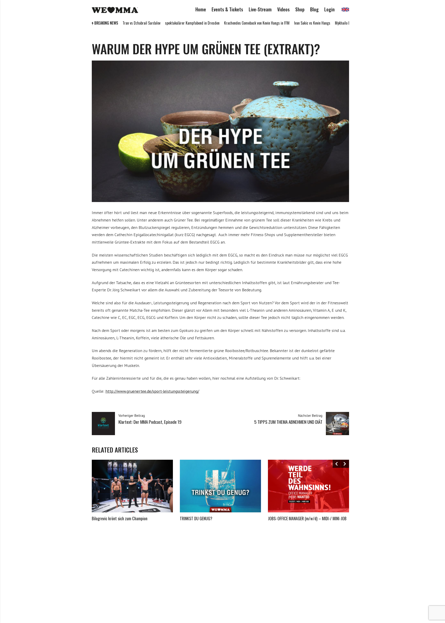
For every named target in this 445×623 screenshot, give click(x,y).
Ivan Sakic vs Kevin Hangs (292, 23)
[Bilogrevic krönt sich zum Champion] (132, 486)
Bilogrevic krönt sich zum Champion (119, 518)
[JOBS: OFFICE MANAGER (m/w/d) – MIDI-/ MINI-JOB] (308, 486)
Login (329, 9)
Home (200, 9)
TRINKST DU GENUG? (196, 518)
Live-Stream (260, 9)
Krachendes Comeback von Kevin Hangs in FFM (237, 23)
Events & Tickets (227, 9)
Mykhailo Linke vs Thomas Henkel (338, 23)
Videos (283, 9)
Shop (300, 9)
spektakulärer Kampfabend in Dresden (172, 23)
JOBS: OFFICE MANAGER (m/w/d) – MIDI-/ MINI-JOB (307, 518)
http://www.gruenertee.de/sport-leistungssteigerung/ (152, 391)
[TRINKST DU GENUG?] (220, 486)
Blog (314, 9)
